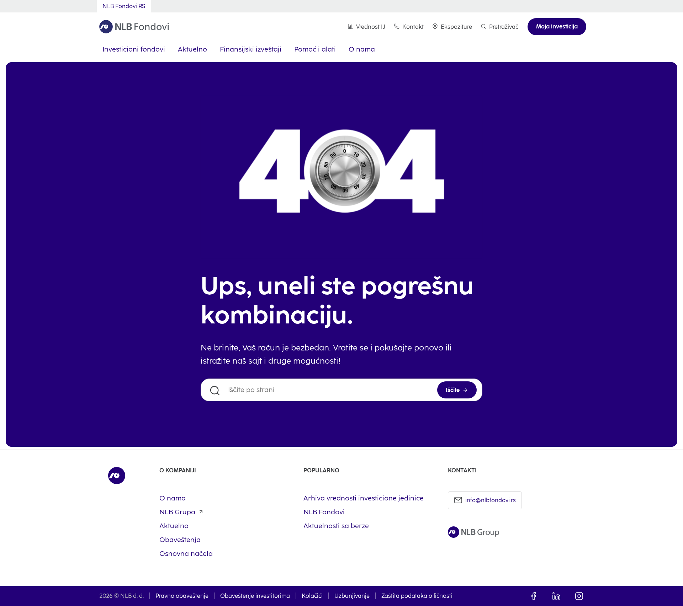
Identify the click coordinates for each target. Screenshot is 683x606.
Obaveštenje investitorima (255, 595)
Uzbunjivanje (352, 595)
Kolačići (312, 595)
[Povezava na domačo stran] (134, 26)
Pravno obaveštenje (181, 595)
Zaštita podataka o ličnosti (416, 595)
